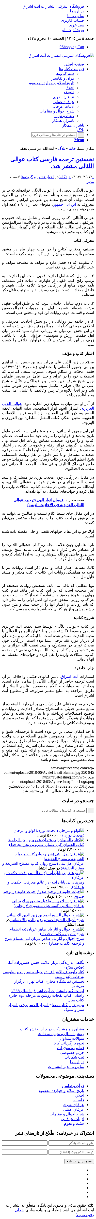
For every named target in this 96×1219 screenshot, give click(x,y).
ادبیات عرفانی (72, 1119)
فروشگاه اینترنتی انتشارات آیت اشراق (53, 6)
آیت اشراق (69, 676)
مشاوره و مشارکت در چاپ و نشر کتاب (52, 1029)
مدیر (90, 181)
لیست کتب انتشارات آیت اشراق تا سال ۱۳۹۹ (47, 991)
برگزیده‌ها (28, 177)
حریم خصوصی (72, 1052)
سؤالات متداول (72, 1038)
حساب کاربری (72, 20)
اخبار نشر (46, 177)
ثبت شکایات (74, 1057)
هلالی (19, 1210)
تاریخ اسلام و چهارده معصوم (61, 1090)
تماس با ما (75, 16)
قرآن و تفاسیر (72, 1086)
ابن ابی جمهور (64, 204)
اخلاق (79, 1095)
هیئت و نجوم (74, 1123)
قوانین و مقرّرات (70, 1048)
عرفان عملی (73, 1109)
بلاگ (61, 148)
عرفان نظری (73, 1105)
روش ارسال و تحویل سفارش (60, 1034)
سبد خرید (76, 25)
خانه (72, 148)
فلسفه (78, 1100)
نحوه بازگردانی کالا (69, 1043)
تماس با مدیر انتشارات (66, 1066)
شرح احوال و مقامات (66, 1114)
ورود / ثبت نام (73, 30)
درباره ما (77, 11)
